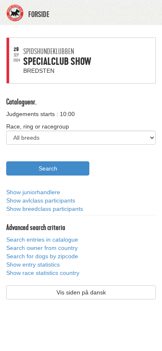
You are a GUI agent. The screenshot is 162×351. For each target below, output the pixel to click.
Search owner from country (42, 248)
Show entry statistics (33, 264)
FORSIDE (38, 15)
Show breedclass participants (44, 208)
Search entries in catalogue (42, 239)
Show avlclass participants (40, 200)
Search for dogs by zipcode (42, 256)
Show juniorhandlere (33, 192)
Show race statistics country (42, 272)
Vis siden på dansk (81, 292)
